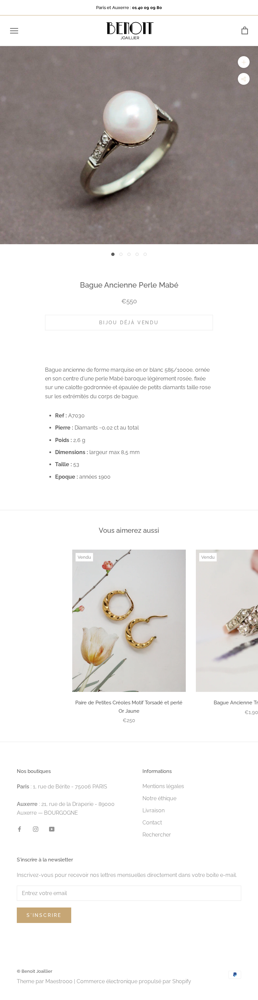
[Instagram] (35, 828)
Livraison (153, 810)
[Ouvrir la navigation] (14, 31)
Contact (152, 822)
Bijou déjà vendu (129, 322)
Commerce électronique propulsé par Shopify (134, 981)
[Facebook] (19, 828)
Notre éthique (159, 798)
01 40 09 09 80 (147, 7)
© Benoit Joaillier (34, 971)
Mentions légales (163, 786)
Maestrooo (59, 981)
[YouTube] (51, 828)
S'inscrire (44, 915)
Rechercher (156, 834)
